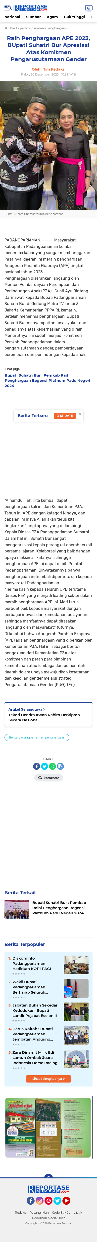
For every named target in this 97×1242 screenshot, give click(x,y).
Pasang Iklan (39, 1212)
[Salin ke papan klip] (60, 766)
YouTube (69, 1207)
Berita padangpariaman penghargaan (37, 737)
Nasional (12, 17)
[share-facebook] (36, 766)
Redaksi (21, 1212)
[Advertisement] (48, 441)
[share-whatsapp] (52, 766)
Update (66, 416)
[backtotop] (48, 1178)
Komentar (51, 778)
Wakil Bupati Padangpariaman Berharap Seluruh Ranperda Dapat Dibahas (36, 987)
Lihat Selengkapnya (47, 1079)
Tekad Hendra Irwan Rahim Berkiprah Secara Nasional (44, 717)
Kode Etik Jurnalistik (67, 1212)
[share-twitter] (44, 766)
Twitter (59, 1207)
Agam (52, 17)
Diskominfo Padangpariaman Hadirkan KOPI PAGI (31, 963)
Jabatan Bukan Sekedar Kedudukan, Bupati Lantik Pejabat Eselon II (34, 1010)
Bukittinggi (74, 17)
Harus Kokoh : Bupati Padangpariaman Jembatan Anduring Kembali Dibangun (32, 1034)
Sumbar (33, 17)
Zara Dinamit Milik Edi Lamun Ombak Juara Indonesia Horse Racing (34, 1057)
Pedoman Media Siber (48, 1218)
